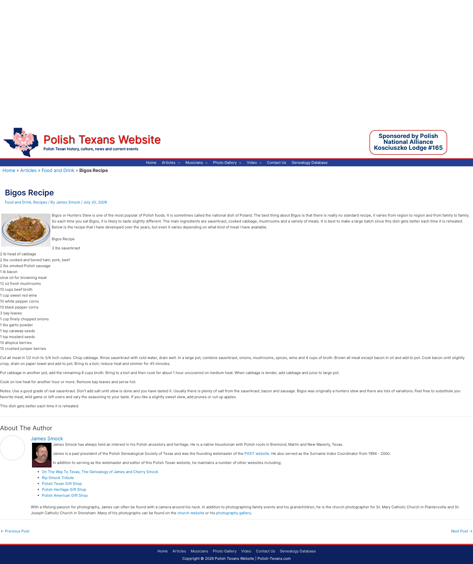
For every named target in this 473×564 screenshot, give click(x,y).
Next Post (462, 531)
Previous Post (14, 531)
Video (246, 551)
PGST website (256, 453)
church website (190, 513)
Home (8, 170)
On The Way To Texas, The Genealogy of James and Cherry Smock (100, 471)
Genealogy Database (298, 551)
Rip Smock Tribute (58, 477)
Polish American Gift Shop (65, 495)
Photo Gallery (224, 551)
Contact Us (265, 551)
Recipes (40, 202)
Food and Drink (58, 170)
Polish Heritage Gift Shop (64, 489)
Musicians (199, 551)
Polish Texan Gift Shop (62, 483)
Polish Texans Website (102, 139)
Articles (28, 170)
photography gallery (233, 513)
